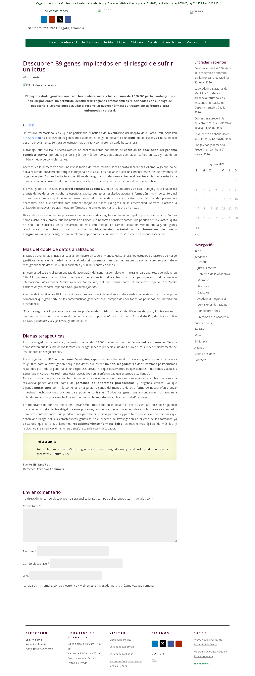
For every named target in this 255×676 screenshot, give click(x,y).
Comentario (32, 506)
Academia (66, 42)
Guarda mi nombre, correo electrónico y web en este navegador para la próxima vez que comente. (91, 585)
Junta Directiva (206, 268)
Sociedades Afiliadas (121, 654)
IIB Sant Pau (32, 138)
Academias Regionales (212, 298)
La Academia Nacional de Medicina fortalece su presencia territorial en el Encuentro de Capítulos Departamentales (210, 98)
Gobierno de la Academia (213, 274)
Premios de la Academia (213, 317)
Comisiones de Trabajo (212, 304)
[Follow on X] (60, 19)
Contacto (193, 42)
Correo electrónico (36, 563)
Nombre (29, 551)
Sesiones (203, 286)
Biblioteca (136, 42)
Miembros (204, 280)
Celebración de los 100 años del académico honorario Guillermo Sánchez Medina (212, 73)
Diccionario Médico (120, 639)
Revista (108, 42)
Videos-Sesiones (172, 42)
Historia (202, 262)
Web (26, 576)
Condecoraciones (208, 311)
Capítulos (203, 292)
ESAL (154, 660)
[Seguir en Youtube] (52, 19)
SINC (31, 125)
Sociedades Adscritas (122, 647)
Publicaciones (90, 42)
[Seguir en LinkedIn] (44, 19)
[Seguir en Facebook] (68, 19)
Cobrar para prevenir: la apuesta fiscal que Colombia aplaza (212, 123)
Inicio (52, 42)
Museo (121, 42)
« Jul (197, 234)
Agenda (152, 42)
